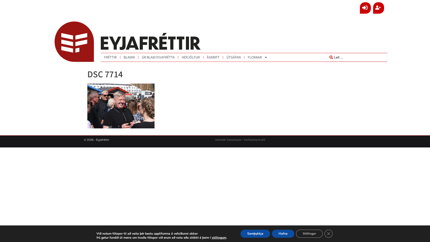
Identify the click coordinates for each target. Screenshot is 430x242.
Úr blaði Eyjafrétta (158, 57)
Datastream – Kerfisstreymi (243, 139)
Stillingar (309, 233)
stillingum (219, 238)
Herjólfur (191, 57)
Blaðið (129, 57)
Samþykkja (255, 233)
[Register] (378, 8)
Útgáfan (233, 57)
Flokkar (255, 57)
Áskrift (213, 57)
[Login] (365, 8)
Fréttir (110, 57)
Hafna (283, 233)
